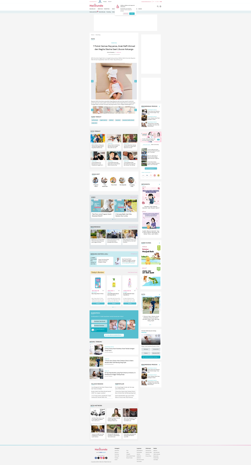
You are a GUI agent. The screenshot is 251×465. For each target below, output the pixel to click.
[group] (98, 110)
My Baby (125, 292)
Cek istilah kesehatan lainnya (150, 357)
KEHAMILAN (92, 8)
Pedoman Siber (149, 452)
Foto (127, 450)
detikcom (155, 450)
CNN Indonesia (156, 452)
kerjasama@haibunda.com (146, 1)
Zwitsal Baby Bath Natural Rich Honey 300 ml (113, 294)
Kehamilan (117, 450)
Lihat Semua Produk (132, 272)
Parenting (98, 34)
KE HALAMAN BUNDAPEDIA (113, 335)
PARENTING (106, 8)
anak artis (94, 123)
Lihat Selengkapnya (150, 168)
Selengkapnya (134, 253)
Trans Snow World (140, 459)
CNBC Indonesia (156, 454)
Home (92, 34)
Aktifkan (132, 13)
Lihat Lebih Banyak (133, 227)
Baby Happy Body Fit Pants (97, 293)
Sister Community (155, 144)
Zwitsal (109, 292)
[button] (135, 81)
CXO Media (155, 459)
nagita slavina (103, 120)
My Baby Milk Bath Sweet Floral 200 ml (128, 294)
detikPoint (139, 457)
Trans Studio (139, 461)
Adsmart (138, 454)
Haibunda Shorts (94, 12)
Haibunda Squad (146, 144)
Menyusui (117, 452)
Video (113, 12)
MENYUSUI (100, 8)
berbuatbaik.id (139, 450)
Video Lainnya (133, 197)
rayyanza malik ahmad (128, 120)
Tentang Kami (148, 450)
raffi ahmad (95, 120)
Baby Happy (94, 292)
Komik (116, 459)
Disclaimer (148, 454)
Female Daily (156, 457)
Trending (108, 12)
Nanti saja (126, 13)
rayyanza (118, 120)
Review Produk (129, 457)
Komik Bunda (102, 12)
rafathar (111, 120)
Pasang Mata (139, 452)
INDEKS (140, 8)
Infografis (128, 454)
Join (158, 139)
